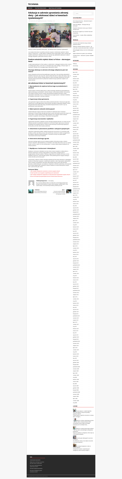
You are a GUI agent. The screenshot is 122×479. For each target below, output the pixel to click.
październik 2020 (76, 140)
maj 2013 (75, 275)
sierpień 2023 (76, 87)
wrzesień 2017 (76, 165)
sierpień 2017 (76, 167)
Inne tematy (75, 65)
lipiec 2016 (75, 195)
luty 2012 (75, 307)
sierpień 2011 (76, 320)
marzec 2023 (75, 97)
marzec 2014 (75, 254)
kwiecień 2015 (76, 227)
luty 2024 (75, 82)
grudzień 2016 (76, 184)
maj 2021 (75, 125)
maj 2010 (75, 351)
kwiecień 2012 (76, 303)
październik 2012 (76, 290)
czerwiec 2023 (76, 91)
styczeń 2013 (75, 284)
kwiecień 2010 (76, 354)
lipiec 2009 (75, 373)
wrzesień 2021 (76, 116)
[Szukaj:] (83, 13)
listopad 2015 (76, 212)
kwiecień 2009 (76, 379)
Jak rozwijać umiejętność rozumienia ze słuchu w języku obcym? (45, 171)
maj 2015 (75, 224)
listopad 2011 (76, 313)
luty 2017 (75, 180)
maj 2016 (75, 199)
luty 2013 (75, 282)
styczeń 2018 (75, 161)
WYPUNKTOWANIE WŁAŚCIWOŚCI (36, 468)
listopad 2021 (76, 112)
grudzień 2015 (76, 210)
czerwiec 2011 (76, 324)
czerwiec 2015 (76, 222)
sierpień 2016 (76, 193)
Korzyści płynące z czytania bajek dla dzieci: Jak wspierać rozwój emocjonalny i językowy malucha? (82, 412)
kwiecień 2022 (76, 102)
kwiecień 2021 (76, 127)
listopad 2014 (76, 237)
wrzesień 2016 (76, 190)
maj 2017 (75, 174)
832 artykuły (51, 180)
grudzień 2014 (76, 235)
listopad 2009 (76, 364)
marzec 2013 (75, 279)
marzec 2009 (75, 381)
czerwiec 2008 (76, 400)
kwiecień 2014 (76, 252)
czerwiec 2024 (76, 74)
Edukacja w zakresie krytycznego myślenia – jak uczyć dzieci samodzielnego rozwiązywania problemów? (83, 430)
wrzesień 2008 (76, 394)
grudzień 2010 (76, 337)
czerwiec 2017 (76, 171)
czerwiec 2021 (76, 123)
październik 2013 (76, 265)
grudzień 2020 (76, 135)
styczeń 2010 (75, 360)
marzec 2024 (75, 80)
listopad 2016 (76, 186)
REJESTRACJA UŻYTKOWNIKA (55, 8)
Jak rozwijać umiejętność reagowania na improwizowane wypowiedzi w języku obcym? (50, 174)
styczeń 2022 (75, 108)
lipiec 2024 (75, 72)
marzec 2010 (75, 356)
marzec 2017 (75, 178)
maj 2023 (75, 93)
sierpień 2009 (76, 371)
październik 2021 (76, 114)
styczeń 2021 (75, 133)
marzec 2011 (75, 330)
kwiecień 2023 (76, 95)
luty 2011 (75, 332)
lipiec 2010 (75, 347)
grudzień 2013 (76, 260)
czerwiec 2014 (76, 248)
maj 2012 (75, 301)
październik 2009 (76, 366)
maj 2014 (75, 250)
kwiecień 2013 (76, 277)
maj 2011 (75, 326)
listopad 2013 (76, 263)
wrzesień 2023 (76, 85)
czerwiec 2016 (76, 197)
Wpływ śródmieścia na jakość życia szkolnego (82, 53)
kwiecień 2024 (76, 78)
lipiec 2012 (75, 296)
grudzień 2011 (76, 311)
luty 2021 (75, 131)
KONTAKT (30, 8)
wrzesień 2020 (76, 142)
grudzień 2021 (76, 110)
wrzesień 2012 (76, 292)
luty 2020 (75, 157)
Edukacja (50, 21)
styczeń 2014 (75, 258)
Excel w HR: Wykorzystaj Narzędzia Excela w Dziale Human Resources (46, 176)
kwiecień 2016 (76, 201)
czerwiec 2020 (76, 148)
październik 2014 (76, 239)
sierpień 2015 (76, 218)
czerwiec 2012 (76, 299)
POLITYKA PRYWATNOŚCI (40, 8)
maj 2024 (75, 76)
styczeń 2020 (75, 159)
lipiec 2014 (75, 246)
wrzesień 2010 (76, 343)
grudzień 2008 (76, 388)
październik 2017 (76, 163)
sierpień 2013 (76, 269)
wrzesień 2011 (76, 318)
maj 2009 (75, 377)
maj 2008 (75, 402)
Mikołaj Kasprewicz (43, 21)
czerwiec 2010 (76, 349)
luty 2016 (75, 205)
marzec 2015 (75, 229)
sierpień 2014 (76, 243)
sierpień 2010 (76, 345)
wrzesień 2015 (76, 216)
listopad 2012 (76, 288)
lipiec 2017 (75, 169)
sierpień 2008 (76, 396)
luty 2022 (75, 106)
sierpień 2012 (76, 294)
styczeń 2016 (75, 207)
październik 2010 (76, 341)
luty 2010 (75, 358)
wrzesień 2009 (76, 368)
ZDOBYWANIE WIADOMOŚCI (35, 460)
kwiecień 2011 (76, 328)
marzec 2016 (75, 203)
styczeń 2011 (75, 335)
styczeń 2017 (75, 182)
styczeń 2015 (75, 233)
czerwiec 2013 (76, 273)
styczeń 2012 (75, 309)
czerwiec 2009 (76, 375)
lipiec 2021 (75, 121)
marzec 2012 (75, 305)
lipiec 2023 (75, 89)
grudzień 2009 (76, 362)
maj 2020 (75, 150)
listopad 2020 (76, 137)
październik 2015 (76, 214)
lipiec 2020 (75, 146)
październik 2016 (76, 188)
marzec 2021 (75, 129)
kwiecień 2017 (76, 176)
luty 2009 (75, 383)
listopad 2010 (76, 339)
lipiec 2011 (75, 322)
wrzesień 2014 (76, 241)
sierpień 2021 (76, 118)
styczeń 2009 (75, 385)
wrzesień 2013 (76, 267)
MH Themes (45, 476)
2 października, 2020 (34, 21)
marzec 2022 (75, 104)
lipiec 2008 (75, 398)
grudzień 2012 (76, 286)
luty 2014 (75, 256)
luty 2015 (75, 231)
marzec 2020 (75, 155)
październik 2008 (76, 392)
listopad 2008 (76, 390)
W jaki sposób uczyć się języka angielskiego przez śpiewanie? (45, 172)
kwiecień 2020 (76, 152)
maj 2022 (75, 99)
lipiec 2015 (75, 220)
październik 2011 (76, 315)
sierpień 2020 (76, 144)
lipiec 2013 (75, 271)
